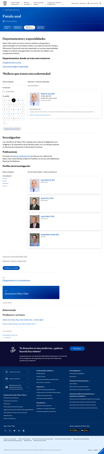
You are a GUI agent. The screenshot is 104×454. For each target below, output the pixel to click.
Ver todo (5, 186)
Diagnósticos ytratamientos (18, 27)
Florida (4, 181)
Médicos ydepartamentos (30, 27)
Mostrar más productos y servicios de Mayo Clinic (19, 324)
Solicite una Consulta (11, 21)
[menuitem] (7, 27)
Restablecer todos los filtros (12, 129)
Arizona (5, 178)
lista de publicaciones (21, 156)
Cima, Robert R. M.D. (48, 180)
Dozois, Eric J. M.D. (47, 198)
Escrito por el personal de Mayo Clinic (15, 256)
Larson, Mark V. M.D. (47, 216)
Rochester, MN (10, 91)
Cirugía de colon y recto (12, 62)
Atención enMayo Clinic (40, 27)
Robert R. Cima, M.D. (48, 94)
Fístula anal (12, 16)
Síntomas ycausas (7, 27)
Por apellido (6, 96)
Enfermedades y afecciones (12, 10)
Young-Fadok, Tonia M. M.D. (50, 234)
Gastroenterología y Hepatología (15, 66)
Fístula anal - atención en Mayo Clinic (14, 261)
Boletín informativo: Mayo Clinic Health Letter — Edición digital (23, 320)
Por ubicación (6, 87)
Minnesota (5, 183)
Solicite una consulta (11, 268)
